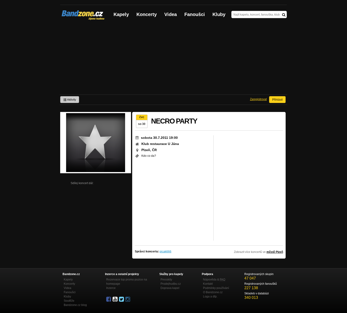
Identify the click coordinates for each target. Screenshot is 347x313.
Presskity (166, 279)
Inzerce (111, 288)
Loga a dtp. (210, 296)
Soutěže (69, 300)
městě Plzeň (275, 252)
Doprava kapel (170, 288)
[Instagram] (128, 299)
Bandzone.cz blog (75, 305)
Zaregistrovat (258, 99)
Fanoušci (194, 14)
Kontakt (208, 283)
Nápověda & (214, 279)
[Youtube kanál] (115, 299)
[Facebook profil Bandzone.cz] (109, 299)
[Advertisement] (173, 59)
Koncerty (146, 14)
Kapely (121, 14)
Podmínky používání (216, 288)
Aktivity (71, 99)
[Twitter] (122, 299)
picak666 (165, 251)
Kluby (218, 14)
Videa (170, 14)
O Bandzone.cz (213, 292)
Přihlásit (277, 99)
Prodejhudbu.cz (171, 283)
